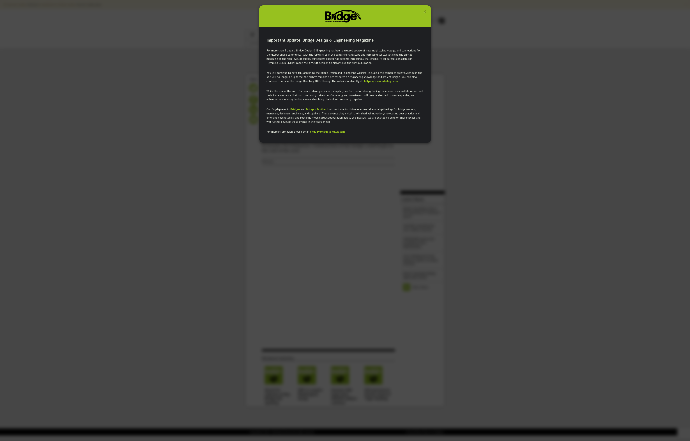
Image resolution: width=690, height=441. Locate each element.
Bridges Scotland (317, 109)
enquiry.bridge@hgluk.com (327, 131)
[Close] (424, 11)
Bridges (295, 109)
